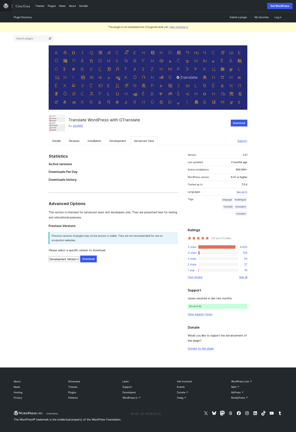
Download (239, 123)
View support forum (200, 314)
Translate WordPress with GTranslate (104, 119)
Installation (94, 141)
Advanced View (144, 141)
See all (243, 277)
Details (56, 141)
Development (117, 141)
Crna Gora (52, 413)
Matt (235, 386)
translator (241, 213)
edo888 (78, 126)
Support (242, 141)
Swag (181, 397)
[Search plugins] (50, 38)
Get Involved (184, 381)
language (227, 199)
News (17, 386)
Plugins (72, 392)
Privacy (18, 397)
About (17, 381)
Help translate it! (178, 27)
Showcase (74, 381)
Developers (129, 392)
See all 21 (242, 191)
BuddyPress (239, 397)
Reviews (74, 141)
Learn (125, 381)
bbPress (237, 392)
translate (228, 206)
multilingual (240, 199)
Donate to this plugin (201, 348)
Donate (182, 392)
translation (240, 206)
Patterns (73, 397)
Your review (195, 277)
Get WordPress (279, 5)
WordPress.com (241, 381)
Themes (72, 386)
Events (181, 386)
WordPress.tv (131, 397)
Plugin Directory (23, 17)
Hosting (18, 392)
